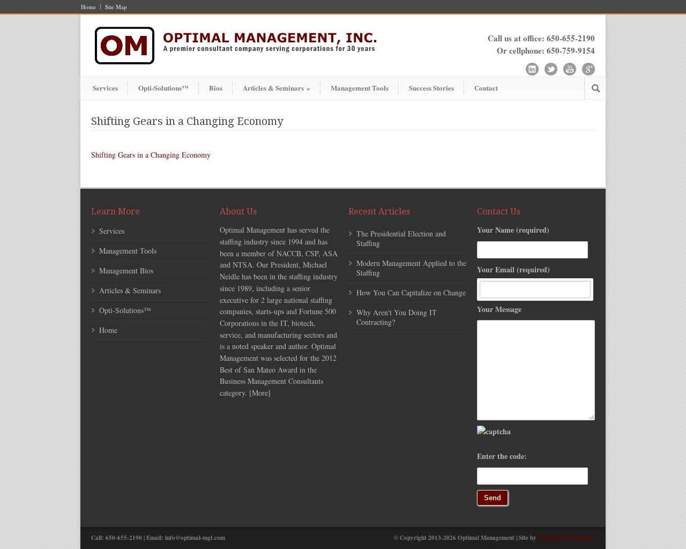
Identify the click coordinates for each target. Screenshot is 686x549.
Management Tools (360, 88)
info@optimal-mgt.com (195, 537)
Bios (215, 88)
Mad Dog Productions (566, 537)
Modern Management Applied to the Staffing (411, 268)
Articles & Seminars (276, 88)
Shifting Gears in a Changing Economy (151, 155)
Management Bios (126, 270)
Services (105, 88)
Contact (486, 88)
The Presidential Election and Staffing (401, 238)
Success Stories (431, 88)
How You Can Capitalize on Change (411, 292)
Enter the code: (502, 456)
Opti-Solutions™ (163, 88)
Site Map (116, 7)
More (260, 393)
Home (88, 7)
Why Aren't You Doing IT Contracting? (396, 317)
